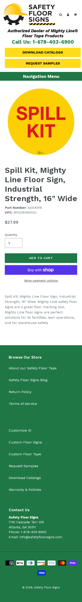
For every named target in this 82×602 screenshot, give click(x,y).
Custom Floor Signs (25, 442)
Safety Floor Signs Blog (28, 380)
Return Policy (20, 392)
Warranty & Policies (25, 490)
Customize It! (20, 430)
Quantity (11, 234)
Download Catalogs (43, 52)
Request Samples (43, 63)
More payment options (41, 280)
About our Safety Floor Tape (33, 368)
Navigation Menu (41, 76)
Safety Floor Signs (47, 587)
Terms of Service (23, 404)
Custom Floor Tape (25, 454)
